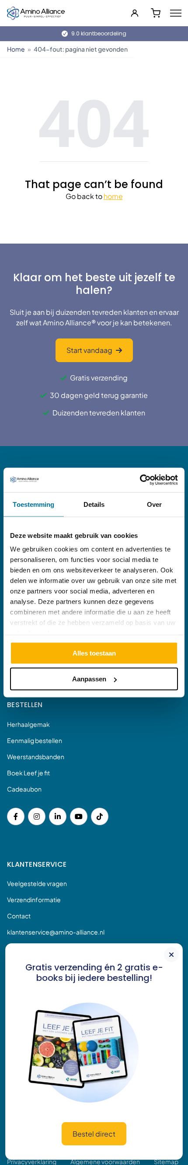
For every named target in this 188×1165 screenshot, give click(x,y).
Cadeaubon (24, 789)
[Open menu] (176, 13)
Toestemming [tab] (33, 504)
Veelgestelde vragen (37, 883)
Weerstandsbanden (35, 756)
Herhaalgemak (28, 724)
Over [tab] (154, 504)
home (113, 196)
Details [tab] (94, 504)
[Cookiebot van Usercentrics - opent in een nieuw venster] (139, 480)
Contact (19, 916)
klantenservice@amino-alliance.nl (55, 932)
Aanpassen (89, 679)
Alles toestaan (94, 652)
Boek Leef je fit (28, 773)
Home (16, 49)
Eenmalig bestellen (34, 740)
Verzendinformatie (34, 899)
